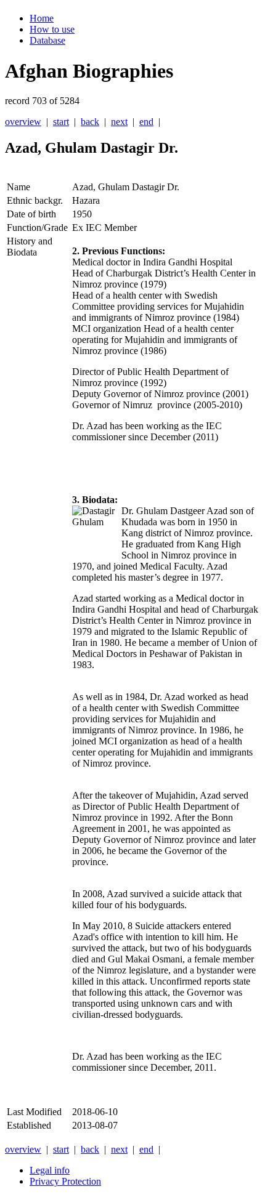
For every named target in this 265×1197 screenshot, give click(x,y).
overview (23, 121)
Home (42, 18)
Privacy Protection (65, 1181)
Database (47, 40)
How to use (52, 29)
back (90, 121)
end (146, 121)
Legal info (50, 1170)
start (61, 121)
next (119, 121)
